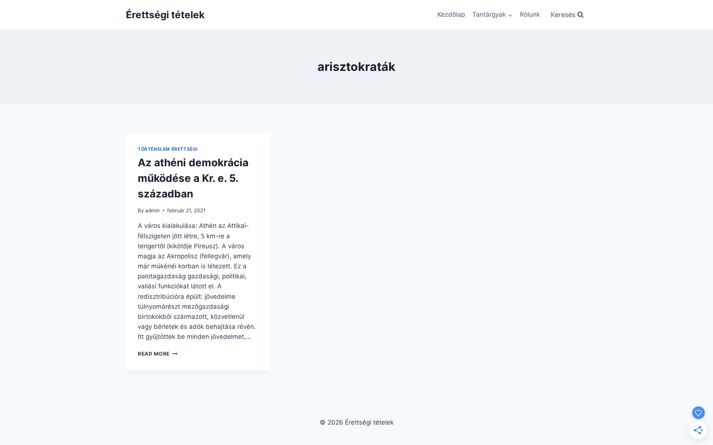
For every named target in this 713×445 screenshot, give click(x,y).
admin (152, 210)
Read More (158, 354)
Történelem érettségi (168, 149)
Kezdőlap (451, 14)
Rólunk (530, 14)
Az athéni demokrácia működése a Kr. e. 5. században (193, 178)
